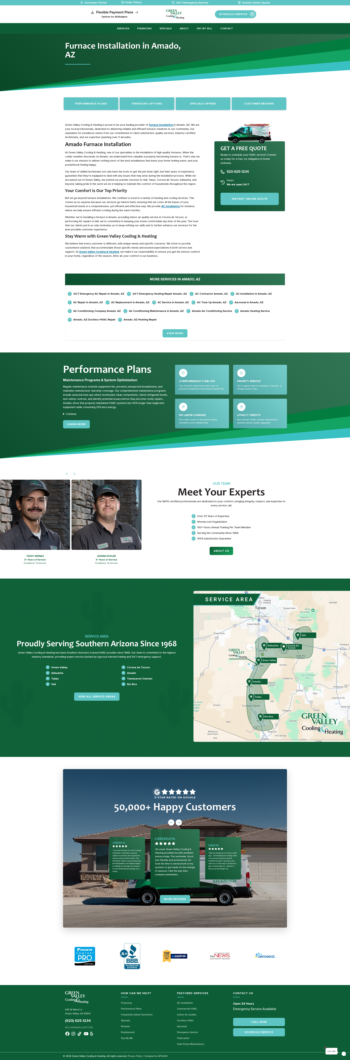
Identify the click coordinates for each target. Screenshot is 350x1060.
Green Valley (59, 667)
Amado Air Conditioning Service (212, 311)
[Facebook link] (66, 1033)
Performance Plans (131, 1008)
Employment (128, 1032)
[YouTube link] (85, 1033)
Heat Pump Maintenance (190, 1044)
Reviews (125, 1026)
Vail (53, 684)
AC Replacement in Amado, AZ (130, 302)
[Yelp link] (91, 1033)
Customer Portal (95, 2)
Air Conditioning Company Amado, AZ (97, 311)
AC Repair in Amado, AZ (88, 302)
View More (175, 333)
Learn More (78, 424)
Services (123, 28)
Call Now (259, 1022)
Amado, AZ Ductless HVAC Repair (94, 319)
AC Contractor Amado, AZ (211, 293)
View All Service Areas (96, 696)
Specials (166, 28)
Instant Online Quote (255, 2)
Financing (144, 28)
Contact (226, 28)
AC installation (170, 206)
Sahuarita (57, 673)
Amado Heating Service (255, 311)
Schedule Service (259, 1032)
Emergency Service (187, 1032)
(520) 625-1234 (78, 1020)
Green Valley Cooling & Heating (99, 251)
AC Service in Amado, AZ (173, 302)
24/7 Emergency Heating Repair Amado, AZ (159, 293)
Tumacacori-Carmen (139, 678)
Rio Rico (132, 684)
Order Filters (133, 2)
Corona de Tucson (138, 667)
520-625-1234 (238, 172)
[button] (67, 474)
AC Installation (185, 1002)
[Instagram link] (73, 1033)
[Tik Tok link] (79, 1033)
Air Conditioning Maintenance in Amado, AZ (156, 311)
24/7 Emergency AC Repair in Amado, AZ (98, 293)
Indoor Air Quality (186, 1014)
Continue (71, 414)
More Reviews (175, 899)
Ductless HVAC (185, 1020)
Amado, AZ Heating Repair (140, 319)
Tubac (55, 678)
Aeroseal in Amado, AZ (249, 302)
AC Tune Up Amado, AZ (211, 302)
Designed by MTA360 (156, 1056)
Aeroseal (182, 1026)
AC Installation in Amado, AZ (254, 293)
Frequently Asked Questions (137, 1014)
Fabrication (183, 1038)
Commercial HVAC (187, 1008)
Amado (131, 673)
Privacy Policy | (136, 1056)
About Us (221, 551)
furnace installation (161, 125)
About (184, 28)
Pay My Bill (204, 28)
